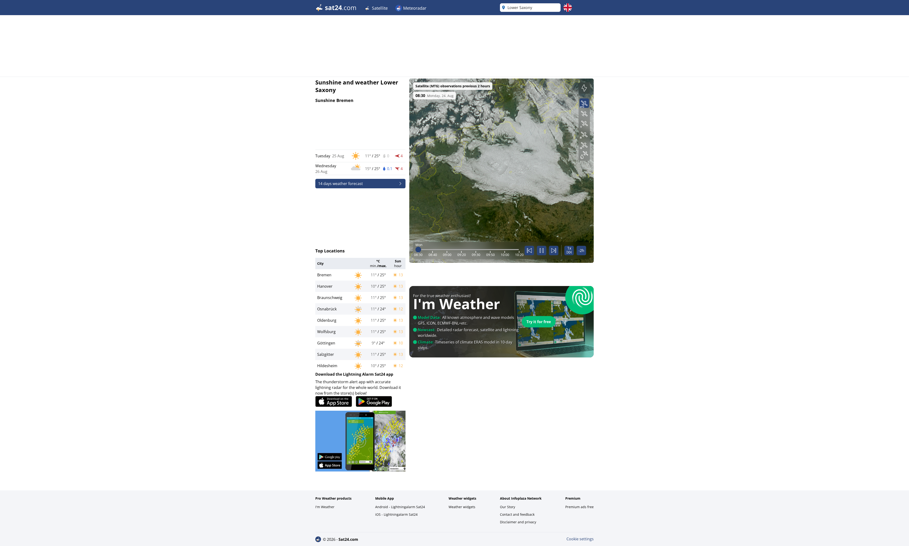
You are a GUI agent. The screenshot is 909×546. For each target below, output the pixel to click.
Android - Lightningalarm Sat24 (400, 507)
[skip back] (529, 250)
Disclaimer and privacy (518, 522)
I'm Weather (324, 507)
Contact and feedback (517, 514)
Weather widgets (462, 507)
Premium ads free (579, 507)
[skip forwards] (553, 250)
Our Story (507, 507)
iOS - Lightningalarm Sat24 (396, 514)
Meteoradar (414, 8)
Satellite (379, 8)
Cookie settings (580, 539)
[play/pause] (541, 250)
